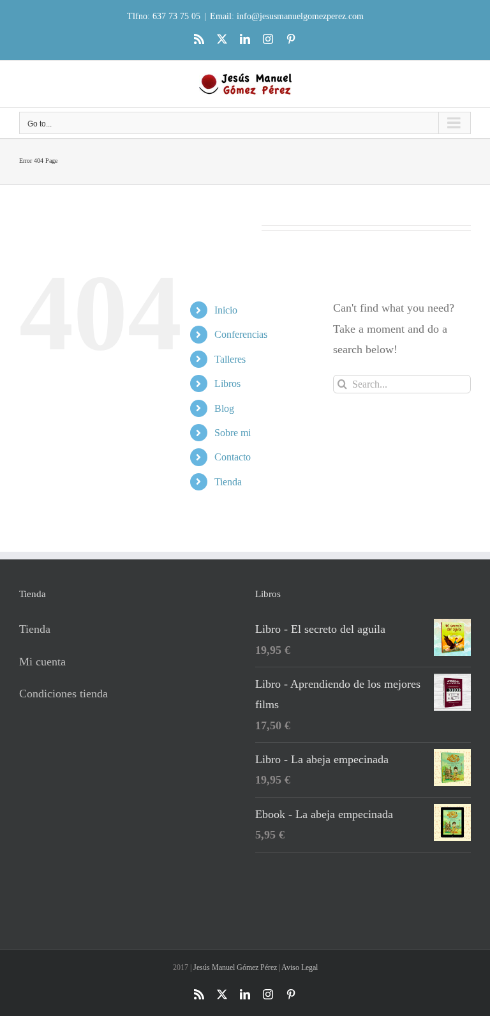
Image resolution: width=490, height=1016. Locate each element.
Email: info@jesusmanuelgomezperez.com (287, 16)
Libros (227, 383)
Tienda (228, 481)
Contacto (232, 456)
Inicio (225, 310)
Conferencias (240, 334)
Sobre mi (232, 432)
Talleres (230, 359)
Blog (224, 408)
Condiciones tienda (63, 693)
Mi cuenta (42, 661)
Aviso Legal (299, 967)
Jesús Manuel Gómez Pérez (235, 967)
